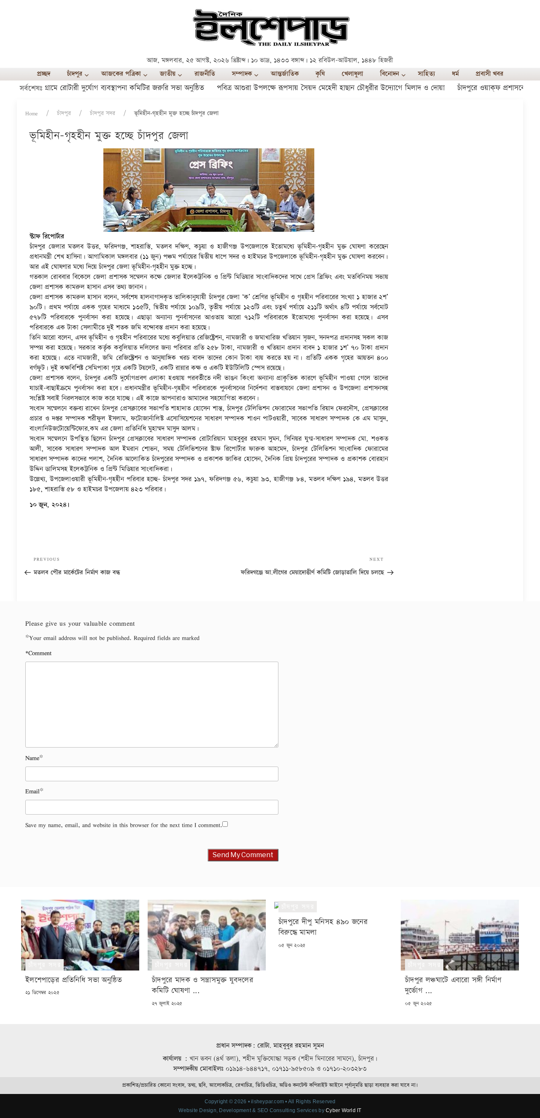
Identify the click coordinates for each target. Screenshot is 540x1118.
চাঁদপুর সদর (102, 113)
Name (32, 758)
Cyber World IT (343, 1110)
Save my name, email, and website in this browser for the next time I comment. (123, 825)
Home (31, 113)
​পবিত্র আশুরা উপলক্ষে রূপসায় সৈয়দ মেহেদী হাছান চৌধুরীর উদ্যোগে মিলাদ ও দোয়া (313, 88)
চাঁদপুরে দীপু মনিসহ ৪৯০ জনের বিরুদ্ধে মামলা (322, 927)
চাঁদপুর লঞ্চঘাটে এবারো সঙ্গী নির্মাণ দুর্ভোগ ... (453, 985)
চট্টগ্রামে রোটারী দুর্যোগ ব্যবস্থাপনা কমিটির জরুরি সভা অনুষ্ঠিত (102, 88)
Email (32, 791)
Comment (38, 653)
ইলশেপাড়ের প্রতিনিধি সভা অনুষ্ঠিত (73, 980)
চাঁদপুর (64, 113)
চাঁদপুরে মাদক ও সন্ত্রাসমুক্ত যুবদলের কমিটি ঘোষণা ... (202, 985)
